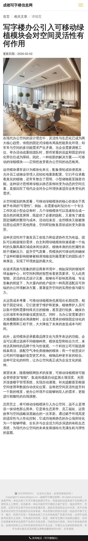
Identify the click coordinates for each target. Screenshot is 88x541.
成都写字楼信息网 (18, 5)
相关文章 (20, 16)
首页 (6, 16)
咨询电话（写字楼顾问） (45, 538)
